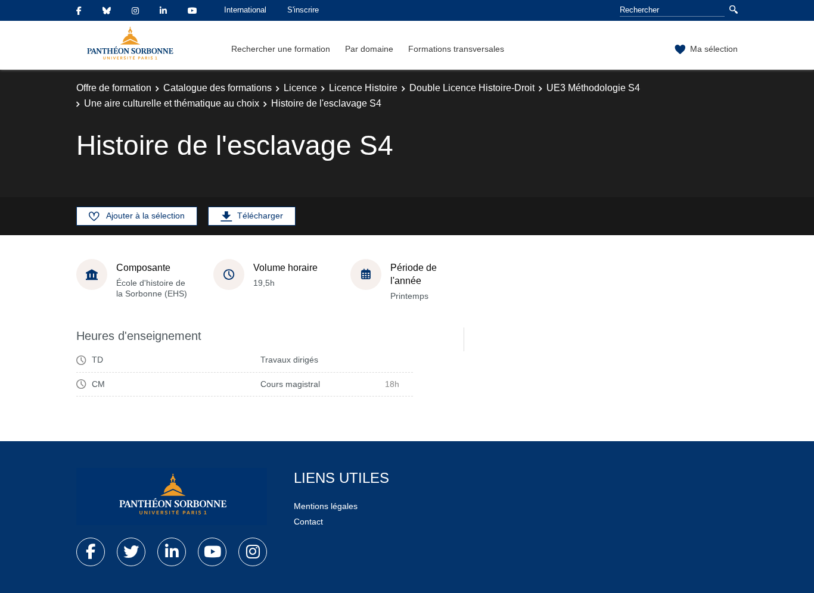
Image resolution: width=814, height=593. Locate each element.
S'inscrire (303, 9)
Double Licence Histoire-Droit (472, 88)
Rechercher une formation (280, 49)
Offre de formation (113, 88)
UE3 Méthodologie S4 (593, 88)
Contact (308, 521)
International (245, 9)
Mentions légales (326, 506)
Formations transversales (456, 49)
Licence (300, 88)
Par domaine (369, 49)
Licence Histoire (363, 88)
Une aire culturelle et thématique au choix (171, 103)
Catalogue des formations (217, 88)
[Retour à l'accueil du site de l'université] (171, 496)
